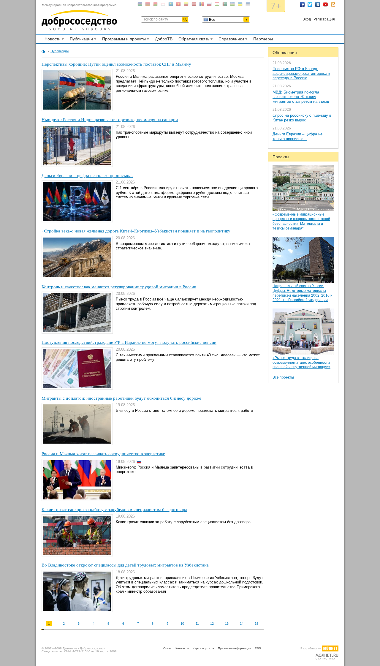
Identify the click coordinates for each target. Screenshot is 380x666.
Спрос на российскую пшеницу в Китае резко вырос (302, 117)
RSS (333, 4)
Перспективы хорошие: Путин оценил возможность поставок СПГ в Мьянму (116, 64)
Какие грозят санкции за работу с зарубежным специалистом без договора (114, 509)
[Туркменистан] (224, 5)
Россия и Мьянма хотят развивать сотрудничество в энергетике (103, 453)
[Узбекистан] (232, 5)
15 (256, 623)
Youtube (325, 4)
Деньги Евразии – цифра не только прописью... (297, 136)
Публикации (80, 40)
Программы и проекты (123, 40)
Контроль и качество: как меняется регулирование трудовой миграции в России (119, 286)
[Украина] (240, 5)
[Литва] (186, 5)
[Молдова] (201, 5)
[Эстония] (248, 5)
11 (197, 623)
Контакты (182, 648)
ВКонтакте (317, 4)
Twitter (310, 4)
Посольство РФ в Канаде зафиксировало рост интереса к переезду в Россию (301, 73)
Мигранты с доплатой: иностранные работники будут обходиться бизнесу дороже (121, 398)
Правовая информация (234, 648)
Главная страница (43, 51)
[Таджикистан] (217, 5)
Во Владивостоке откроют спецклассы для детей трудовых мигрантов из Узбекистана (125, 565)
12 (212, 623)
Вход (307, 19)
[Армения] (147, 5)
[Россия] (209, 5)
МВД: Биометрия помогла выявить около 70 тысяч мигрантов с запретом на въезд (301, 97)
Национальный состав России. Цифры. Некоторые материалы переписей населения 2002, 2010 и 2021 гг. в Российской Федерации (302, 293)
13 (227, 623)
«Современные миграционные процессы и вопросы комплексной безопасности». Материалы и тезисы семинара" (301, 221)
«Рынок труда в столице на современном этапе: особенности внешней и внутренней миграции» (301, 362)
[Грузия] (163, 5)
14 (241, 623)
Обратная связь (192, 40)
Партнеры (263, 39)
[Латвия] (193, 5)
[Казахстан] (170, 5)
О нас (167, 648)
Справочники (230, 40)
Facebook (302, 4)
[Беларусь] (155, 5)
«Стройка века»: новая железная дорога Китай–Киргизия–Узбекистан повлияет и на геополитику (136, 231)
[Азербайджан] (139, 5)
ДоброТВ (163, 39)
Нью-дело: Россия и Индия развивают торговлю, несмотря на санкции (110, 119)
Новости (52, 40)
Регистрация (324, 19)
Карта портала (203, 648)
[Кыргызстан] (178, 5)
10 (182, 623)
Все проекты (283, 377)
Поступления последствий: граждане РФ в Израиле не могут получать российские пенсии (129, 342)
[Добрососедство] (79, 17)
